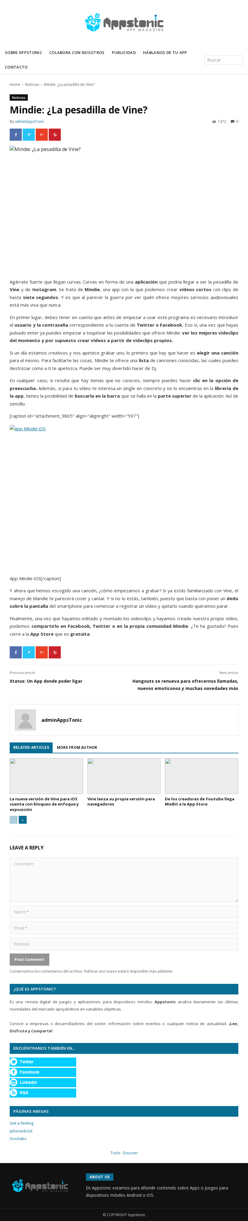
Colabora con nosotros (77, 52)
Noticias (32, 84)
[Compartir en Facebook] (16, 135)
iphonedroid (21, 1131)
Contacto (16, 67)
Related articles (31, 747)
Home (15, 84)
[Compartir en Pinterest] (55, 135)
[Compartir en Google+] (42, 135)
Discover (130, 1152)
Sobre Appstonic (23, 52)
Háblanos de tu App (165, 52)
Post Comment (29, 959)
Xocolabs (18, 1138)
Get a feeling (21, 1123)
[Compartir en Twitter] (29, 135)
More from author (77, 747)
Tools (115, 1152)
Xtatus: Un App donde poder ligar (46, 681)
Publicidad (124, 52)
